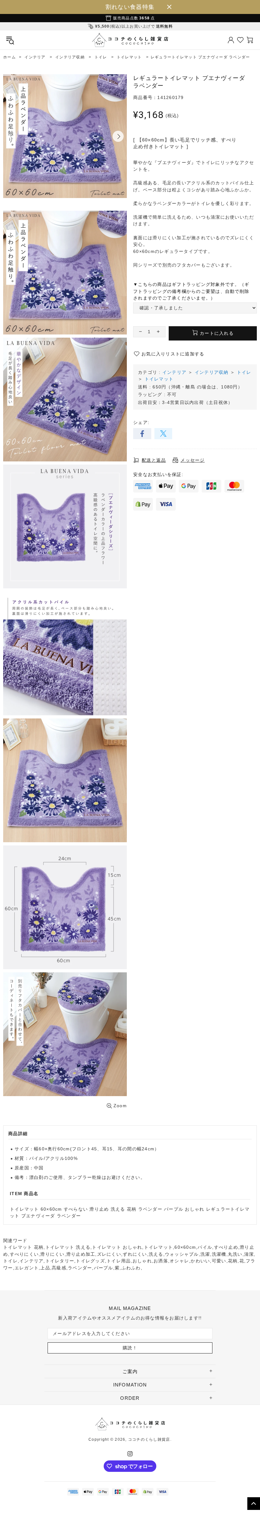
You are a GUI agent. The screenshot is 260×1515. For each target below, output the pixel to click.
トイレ (244, 372)
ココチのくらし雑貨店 (130, 40)
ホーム (9, 57)
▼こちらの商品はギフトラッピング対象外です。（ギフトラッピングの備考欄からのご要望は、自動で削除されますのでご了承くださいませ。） (191, 291)
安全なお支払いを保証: (158, 474)
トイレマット (159, 378)
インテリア (174, 372)
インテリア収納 (212, 372)
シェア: (141, 422)
